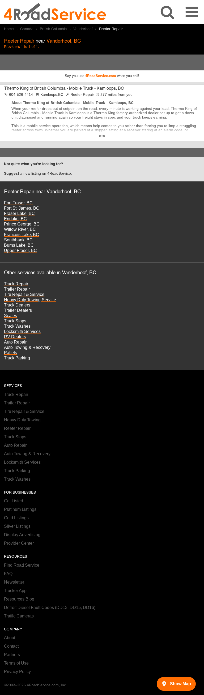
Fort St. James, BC (21, 208)
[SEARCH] (167, 12)
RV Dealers (15, 337)
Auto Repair (15, 342)
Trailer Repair (17, 289)
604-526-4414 (21, 95)
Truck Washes (17, 326)
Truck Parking (17, 358)
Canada (26, 28)
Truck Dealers (17, 305)
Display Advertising (22, 534)
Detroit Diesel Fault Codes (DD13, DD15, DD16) (49, 607)
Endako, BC (15, 218)
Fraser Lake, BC (19, 213)
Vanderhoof (83, 28)
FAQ (8, 573)
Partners (12, 654)
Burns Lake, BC (19, 245)
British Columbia (53, 28)
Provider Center (19, 543)
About (9, 637)
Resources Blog (19, 599)
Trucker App (15, 590)
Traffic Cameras (19, 616)
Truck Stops (15, 321)
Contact (11, 646)
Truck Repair (16, 284)
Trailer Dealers (18, 310)
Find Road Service (21, 565)
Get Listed (13, 501)
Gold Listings (16, 518)
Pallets (10, 352)
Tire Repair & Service (24, 294)
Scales (10, 315)
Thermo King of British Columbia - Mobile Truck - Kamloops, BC (64, 88)
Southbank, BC (18, 240)
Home (9, 28)
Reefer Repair (17, 428)
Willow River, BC (20, 229)
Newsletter (14, 582)
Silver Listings (17, 526)
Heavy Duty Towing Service (30, 299)
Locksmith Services (22, 331)
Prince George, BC (22, 224)
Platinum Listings (20, 509)
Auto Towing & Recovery (27, 347)
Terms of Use (16, 663)
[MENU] (192, 12)
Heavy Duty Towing (22, 420)
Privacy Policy (17, 671)
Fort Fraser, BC (18, 203)
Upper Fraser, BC (20, 250)
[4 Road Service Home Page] (55, 12)
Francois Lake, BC (21, 234)
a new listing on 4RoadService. (38, 173)
